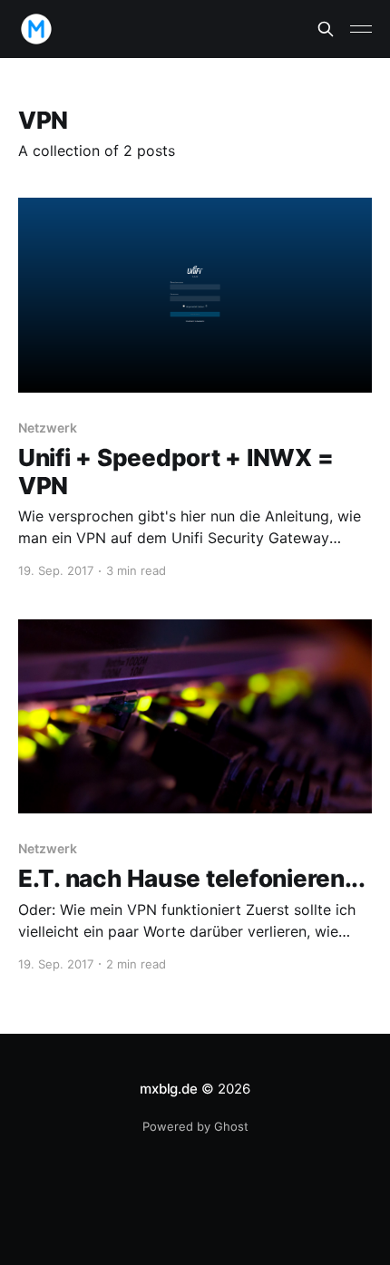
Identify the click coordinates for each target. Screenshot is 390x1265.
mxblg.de (168, 1088)
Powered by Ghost (195, 1126)
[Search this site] (325, 29)
